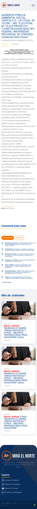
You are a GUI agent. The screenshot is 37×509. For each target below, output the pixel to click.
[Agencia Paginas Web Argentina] (35, 505)
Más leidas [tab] (19, 237)
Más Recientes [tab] (8, 237)
